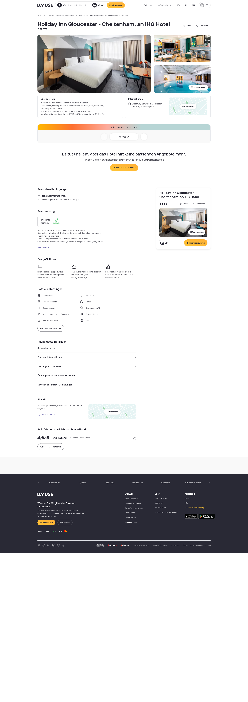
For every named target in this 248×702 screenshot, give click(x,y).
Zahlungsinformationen (49, 366)
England (59, 15)
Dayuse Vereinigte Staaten (134, 508)
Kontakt (187, 498)
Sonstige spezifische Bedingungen (54, 384)
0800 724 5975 (48, 414)
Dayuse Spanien (130, 517)
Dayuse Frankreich (131, 499)
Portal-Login (65, 522)
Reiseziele (148, 5)
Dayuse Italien (130, 513)
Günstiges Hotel (137, 483)
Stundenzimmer (54, 483)
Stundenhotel (165, 483)
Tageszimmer (110, 483)
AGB (209, 545)
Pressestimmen (160, 507)
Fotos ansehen (199, 87)
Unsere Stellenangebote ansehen (166, 512)
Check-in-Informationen (49, 357)
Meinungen (159, 503)
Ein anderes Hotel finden (124, 167)
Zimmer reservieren (196, 242)
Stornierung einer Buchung (194, 507)
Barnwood (83, 15)
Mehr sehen (43, 247)
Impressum (175, 545)
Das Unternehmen (161, 498)
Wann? (125, 136)
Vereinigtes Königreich (45, 15)
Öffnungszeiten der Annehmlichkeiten (56, 375)
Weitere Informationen (50, 328)
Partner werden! (46, 522)
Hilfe (178, 5)
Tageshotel (82, 483)
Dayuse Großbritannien (133, 503)
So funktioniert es (46, 348)
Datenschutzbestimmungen (193, 545)
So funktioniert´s (164, 5)
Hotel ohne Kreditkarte (193, 483)
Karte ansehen (188, 106)
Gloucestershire (71, 15)
